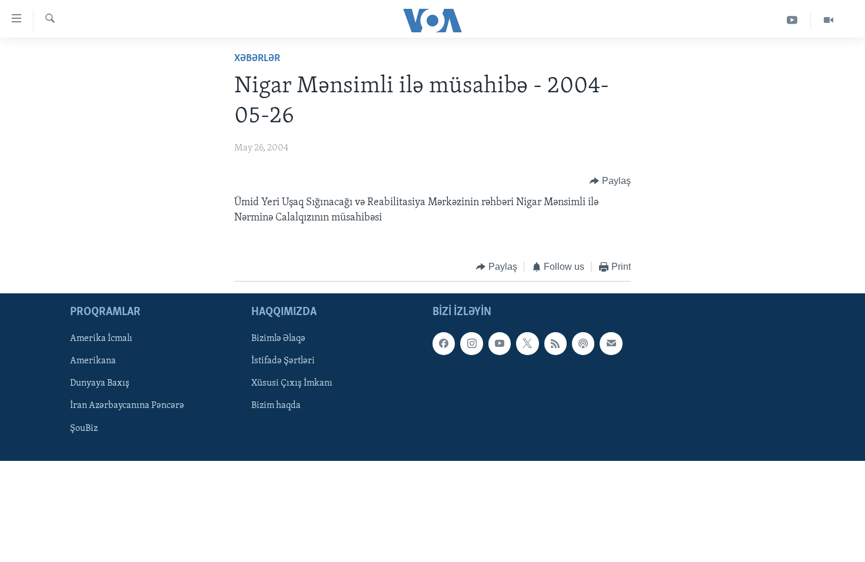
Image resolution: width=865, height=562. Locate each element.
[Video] (828, 20)
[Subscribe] (611, 344)
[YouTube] (792, 20)
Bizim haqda (276, 406)
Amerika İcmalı (101, 339)
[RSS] (555, 344)
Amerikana (93, 361)
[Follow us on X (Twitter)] (527, 344)
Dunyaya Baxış (99, 384)
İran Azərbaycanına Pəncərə (127, 406)
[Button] (610, 181)
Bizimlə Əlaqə (278, 339)
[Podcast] (583, 344)
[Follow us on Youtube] (499, 344)
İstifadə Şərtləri (283, 361)
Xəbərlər (257, 58)
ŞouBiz (84, 428)
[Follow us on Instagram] (471, 344)
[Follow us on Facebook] (443, 344)
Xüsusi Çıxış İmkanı (291, 384)
